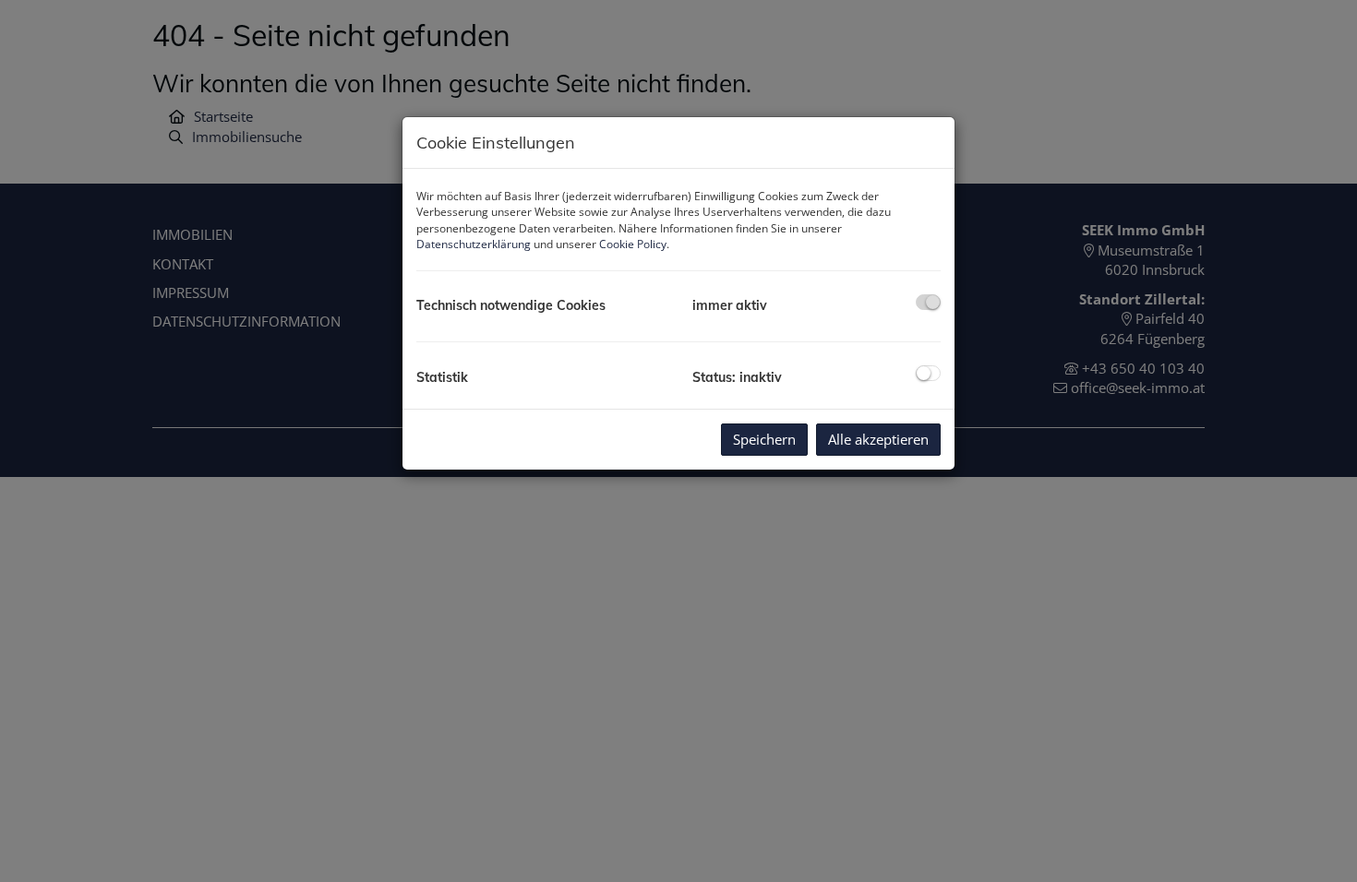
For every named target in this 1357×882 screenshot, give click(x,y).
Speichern (764, 439)
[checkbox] (928, 302)
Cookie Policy (632, 244)
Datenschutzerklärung (473, 244)
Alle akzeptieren (878, 439)
